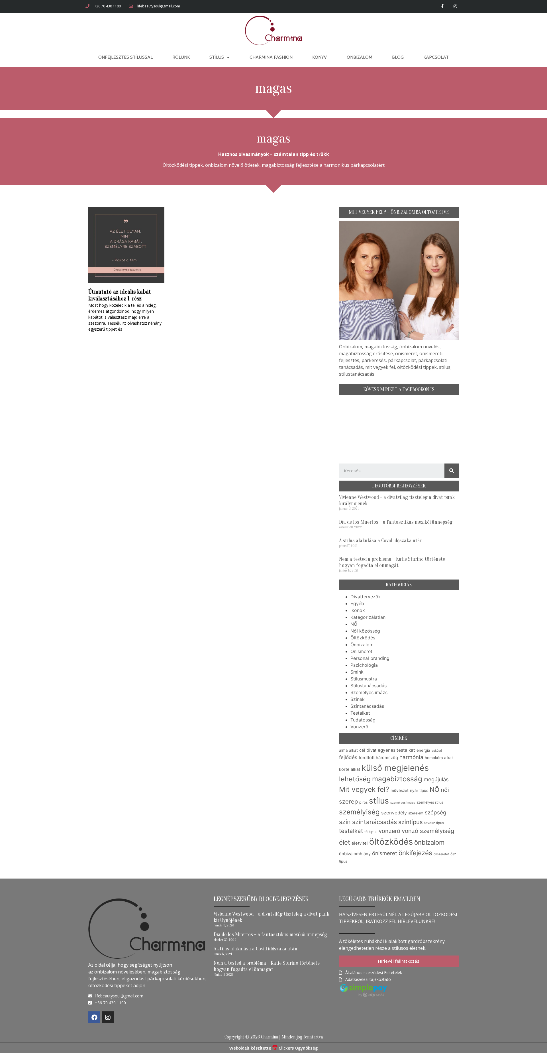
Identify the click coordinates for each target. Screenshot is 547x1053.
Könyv (319, 57)
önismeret (384, 853)
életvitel (360, 843)
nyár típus (419, 790)
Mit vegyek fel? (364, 789)
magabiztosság (397, 779)
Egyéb (357, 603)
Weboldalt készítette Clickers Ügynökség (273, 1048)
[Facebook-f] (442, 6)
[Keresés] (451, 471)
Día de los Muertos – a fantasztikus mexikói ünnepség (395, 522)
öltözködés (391, 842)
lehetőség (355, 779)
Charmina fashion (271, 57)
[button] (399, 961)
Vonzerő (359, 726)
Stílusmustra (363, 679)
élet (344, 842)
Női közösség (365, 631)
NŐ (353, 624)
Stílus (216, 57)
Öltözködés (362, 638)
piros (363, 802)
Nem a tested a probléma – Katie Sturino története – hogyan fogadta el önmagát (393, 562)
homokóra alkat (439, 757)
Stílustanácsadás (368, 685)
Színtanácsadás (367, 706)
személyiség (359, 812)
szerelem (415, 813)
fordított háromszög (378, 757)
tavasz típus (434, 823)
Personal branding (369, 658)
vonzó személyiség (428, 830)
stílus (379, 801)
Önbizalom (359, 57)
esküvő (437, 751)
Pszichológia (364, 665)
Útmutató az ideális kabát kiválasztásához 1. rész (119, 295)
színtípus (410, 822)
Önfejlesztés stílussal (125, 57)
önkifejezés (415, 853)
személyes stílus (430, 802)
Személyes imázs (368, 692)
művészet (400, 790)
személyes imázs (402, 802)
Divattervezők (365, 596)
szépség (435, 812)
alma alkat (348, 750)
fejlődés (348, 757)
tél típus (370, 832)
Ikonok (357, 610)
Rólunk (181, 57)
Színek (357, 699)
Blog (398, 57)
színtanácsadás (374, 822)
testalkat (351, 830)
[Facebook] (94, 1017)
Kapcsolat (436, 57)
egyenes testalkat (396, 750)
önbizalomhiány (355, 853)
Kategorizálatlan (367, 617)
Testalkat (360, 713)
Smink (357, 672)
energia (423, 750)
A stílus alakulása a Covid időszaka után (381, 541)
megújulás (436, 779)
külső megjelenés (395, 768)
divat (371, 750)
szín (345, 822)
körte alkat (349, 769)
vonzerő (389, 831)
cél (362, 750)
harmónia (411, 757)
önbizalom (429, 842)
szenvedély (394, 813)
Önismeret (361, 651)
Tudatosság (362, 720)
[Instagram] (455, 6)
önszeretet (441, 854)
